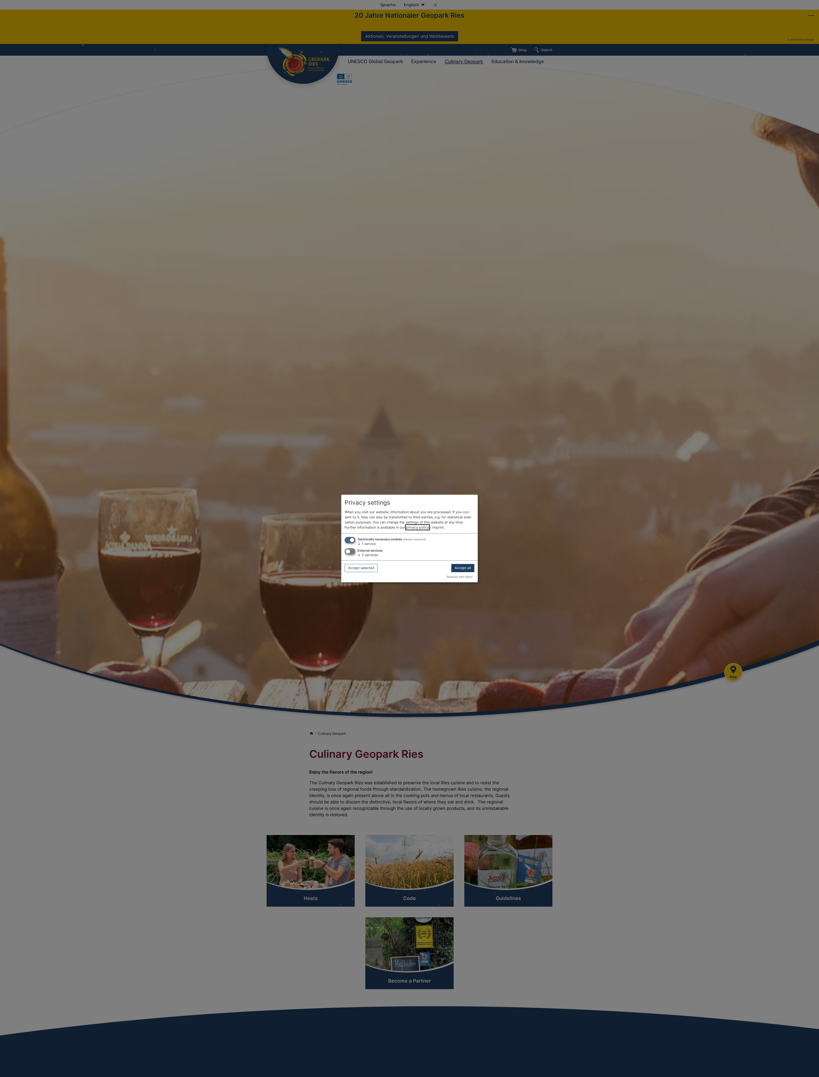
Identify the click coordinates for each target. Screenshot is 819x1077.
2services (367, 555)
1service (366, 544)
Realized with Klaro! (460, 576)
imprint (438, 527)
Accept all (463, 568)
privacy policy (417, 527)
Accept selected (361, 568)
